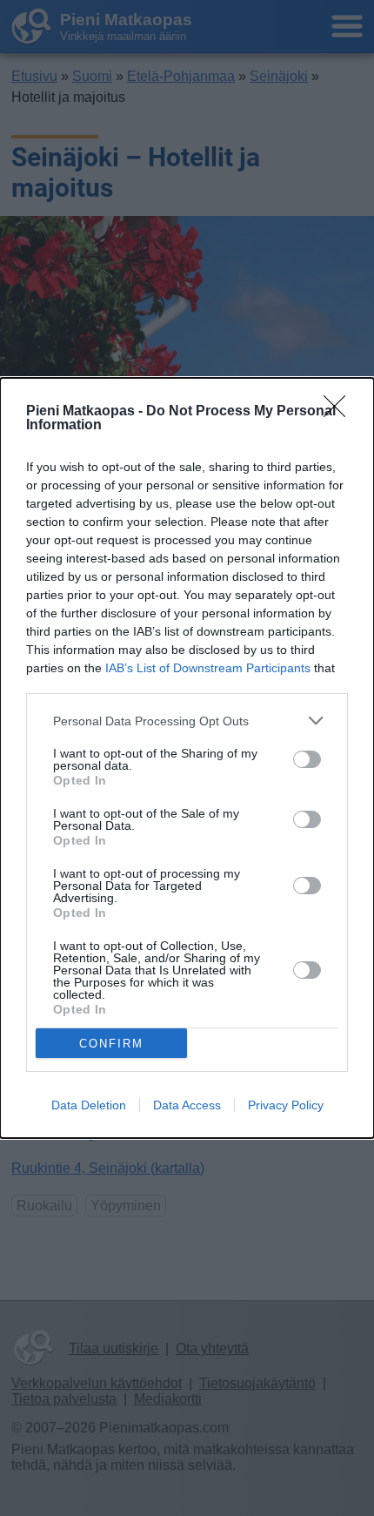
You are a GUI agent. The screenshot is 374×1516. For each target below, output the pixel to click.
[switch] (307, 759)
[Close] (340, 411)
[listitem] (187, 720)
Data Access (187, 1105)
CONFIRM (111, 1043)
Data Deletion (88, 1105)
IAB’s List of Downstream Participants (208, 668)
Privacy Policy (286, 1105)
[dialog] (187, 758)
